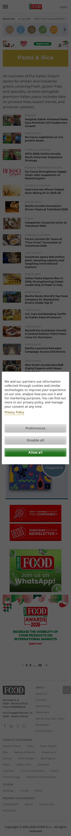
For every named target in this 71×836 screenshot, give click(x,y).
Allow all (35, 452)
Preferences (35, 428)
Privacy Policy (14, 412)
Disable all (35, 440)
